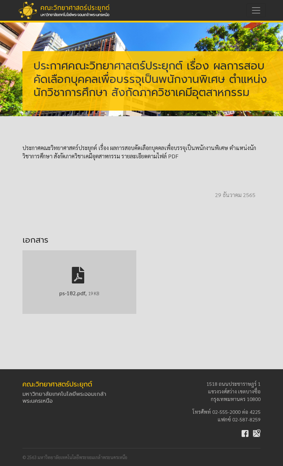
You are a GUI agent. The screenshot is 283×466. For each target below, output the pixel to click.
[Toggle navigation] (256, 10)
